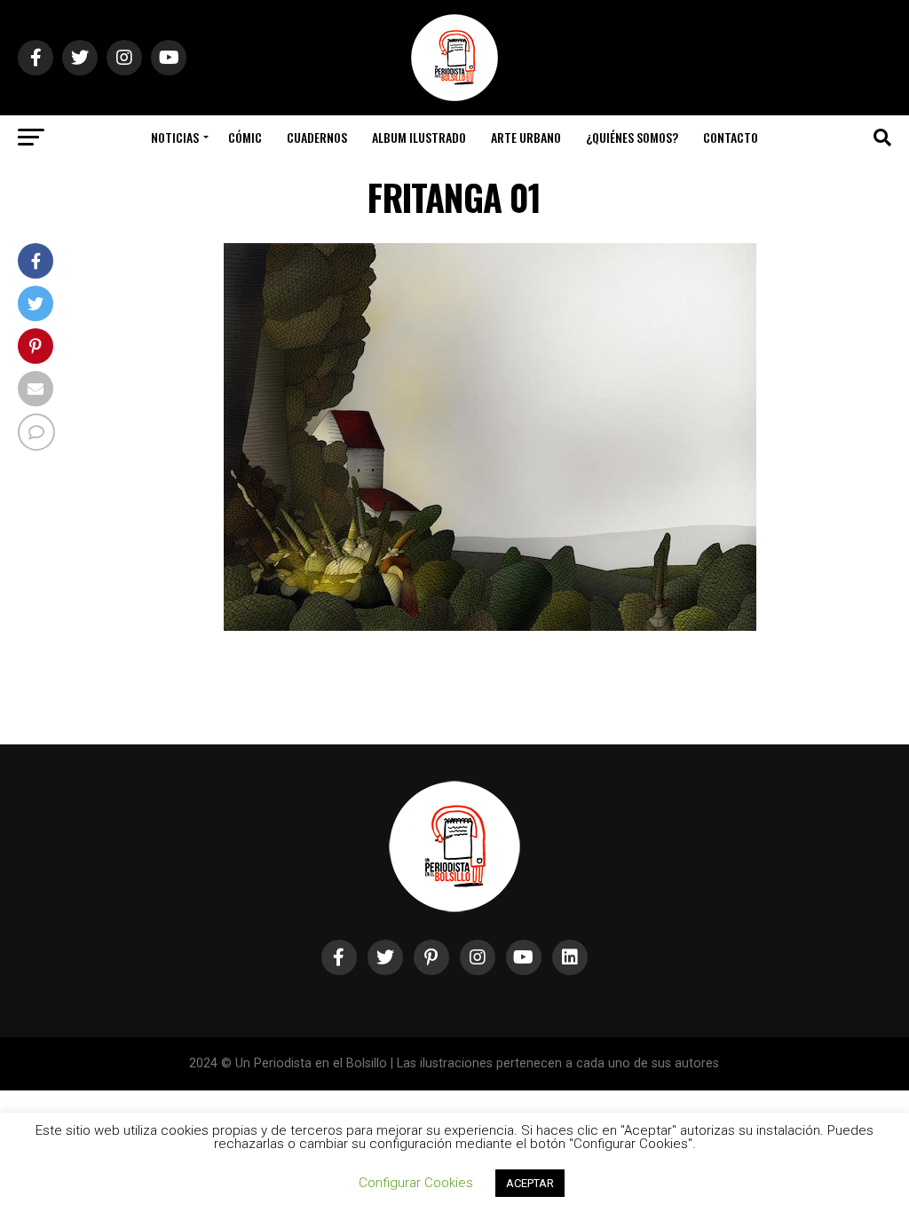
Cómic (245, 137)
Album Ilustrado (419, 137)
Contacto (730, 137)
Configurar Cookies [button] (416, 1183)
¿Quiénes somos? (632, 137)
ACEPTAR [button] (530, 1183)
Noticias (175, 137)
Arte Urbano (526, 137)
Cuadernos (317, 137)
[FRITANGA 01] (490, 626)
